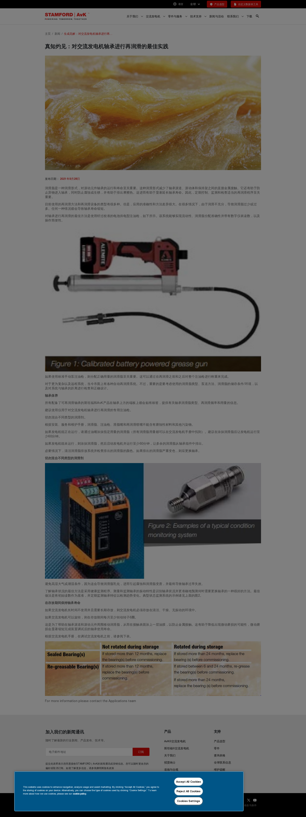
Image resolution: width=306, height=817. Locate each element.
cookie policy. (80, 793)
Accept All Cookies (188, 781)
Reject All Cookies (189, 791)
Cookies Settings (188, 800)
